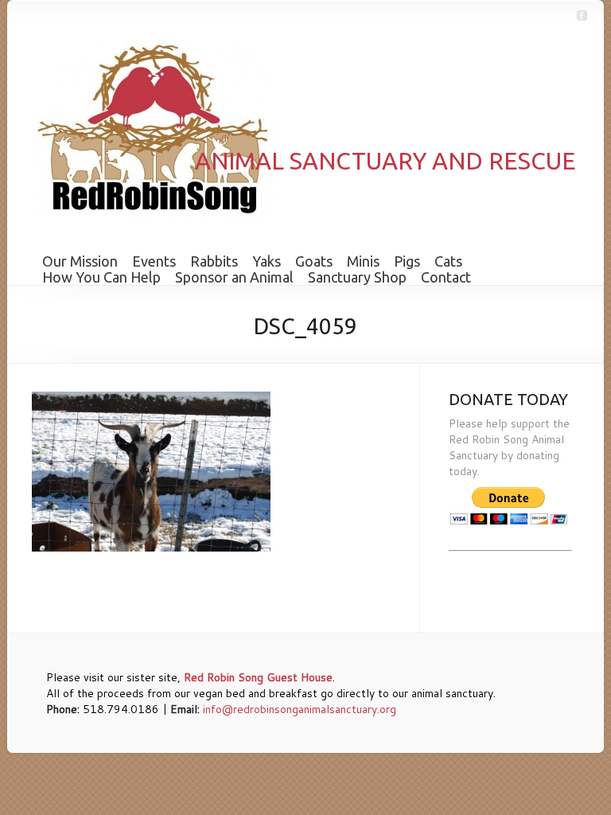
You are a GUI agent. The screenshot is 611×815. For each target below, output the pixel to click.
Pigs (407, 261)
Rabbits (214, 261)
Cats (448, 261)
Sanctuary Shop (357, 277)
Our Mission (80, 261)
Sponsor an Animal (234, 277)
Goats (314, 261)
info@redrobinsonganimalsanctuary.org (299, 709)
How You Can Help (101, 277)
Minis (363, 261)
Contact (446, 277)
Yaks (266, 261)
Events (154, 261)
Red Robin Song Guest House (258, 677)
